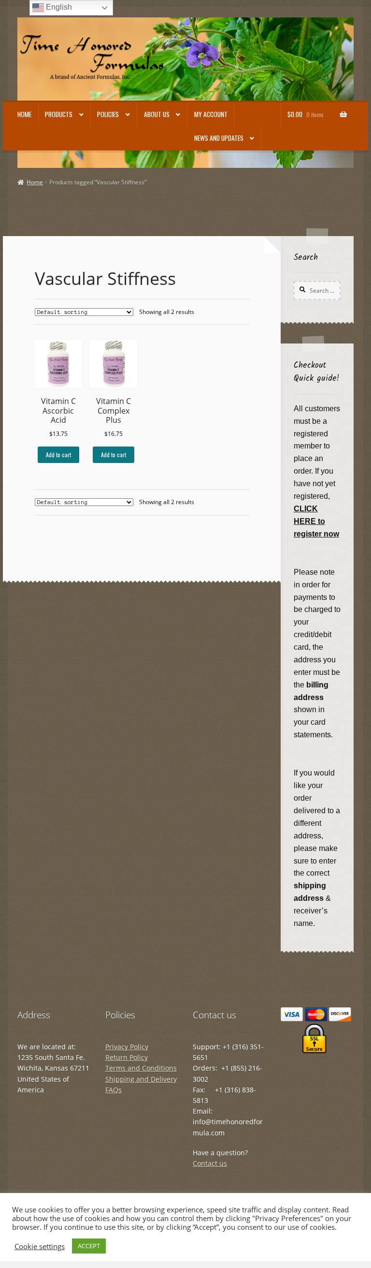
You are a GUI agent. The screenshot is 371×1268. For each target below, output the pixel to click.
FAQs (113, 1089)
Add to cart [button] (58, 454)
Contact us (210, 1163)
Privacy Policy (126, 1046)
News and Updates (218, 138)
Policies (108, 114)
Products (58, 114)
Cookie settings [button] (39, 1246)
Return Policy (126, 1057)
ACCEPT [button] (89, 1245)
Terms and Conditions (141, 1068)
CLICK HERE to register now (316, 521)
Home (24, 114)
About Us (157, 114)
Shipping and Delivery (141, 1079)
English (58, 7)
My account (211, 114)
